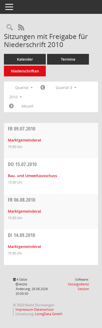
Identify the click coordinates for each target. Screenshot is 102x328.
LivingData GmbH (48, 314)
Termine (68, 59)
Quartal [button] (22, 87)
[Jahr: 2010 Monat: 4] (43, 87)
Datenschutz (44, 309)
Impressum (24, 309)
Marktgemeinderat (24, 140)
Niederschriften (25, 71)
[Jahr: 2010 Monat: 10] (11, 106)
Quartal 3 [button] (64, 87)
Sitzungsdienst (78, 286)
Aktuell (27, 106)
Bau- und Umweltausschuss (32, 175)
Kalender (25, 59)
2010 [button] (14, 96)
